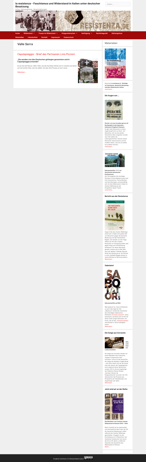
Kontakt (44, 37)
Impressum (55, 37)
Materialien (19, 37)
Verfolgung (85, 33)
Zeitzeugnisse (117, 33)
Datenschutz (69, 37)
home (17, 33)
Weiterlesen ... (109, 259)
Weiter (107, 447)
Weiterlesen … (21, 72)
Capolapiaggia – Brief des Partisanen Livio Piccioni (46, 54)
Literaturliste (32, 37)
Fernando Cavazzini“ (118, 315)
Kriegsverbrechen (68, 33)
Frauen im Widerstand (47, 33)
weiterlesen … (109, 146)
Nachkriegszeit (102, 33)
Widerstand (28, 33)
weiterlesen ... (109, 89)
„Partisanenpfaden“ (122, 320)
